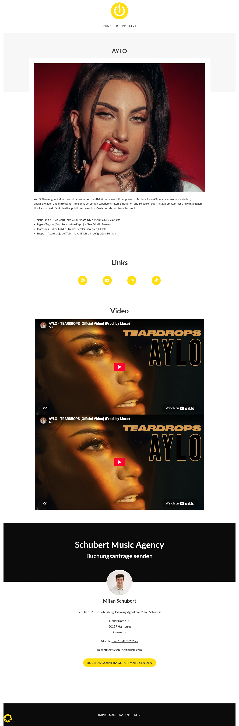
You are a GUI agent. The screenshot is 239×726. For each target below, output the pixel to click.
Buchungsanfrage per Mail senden (119, 663)
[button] (7, 718)
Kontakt (129, 26)
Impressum (107, 714)
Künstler (110, 26)
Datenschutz (130, 714)
